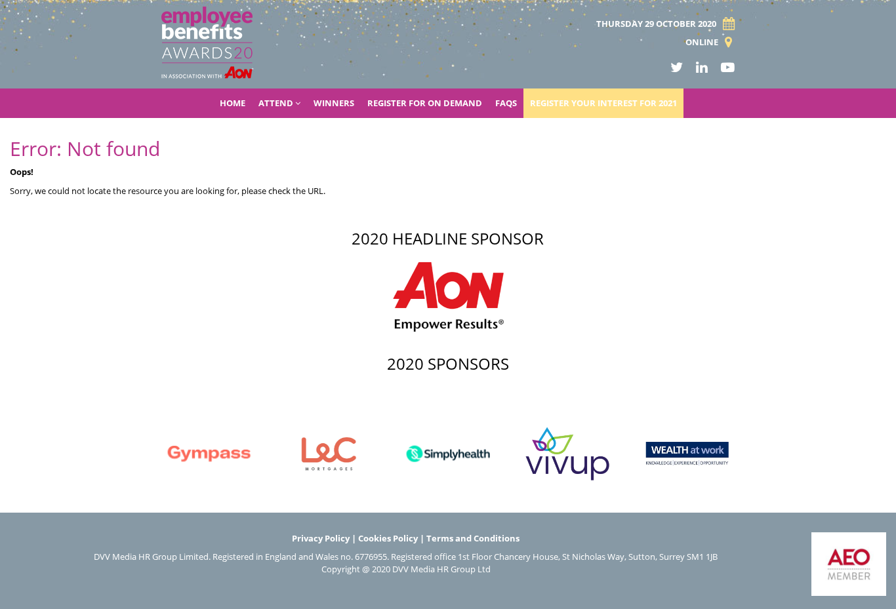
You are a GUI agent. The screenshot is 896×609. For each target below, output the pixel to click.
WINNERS (334, 103)
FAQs (506, 103)
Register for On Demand (424, 103)
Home (232, 103)
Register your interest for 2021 (603, 103)
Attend (276, 103)
